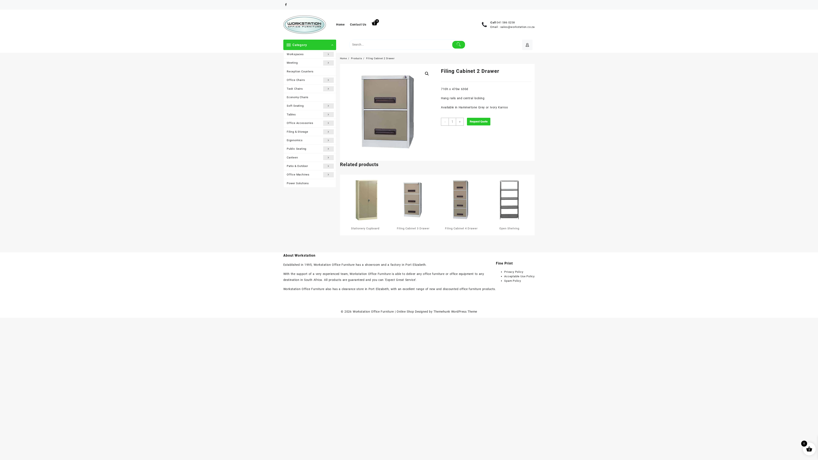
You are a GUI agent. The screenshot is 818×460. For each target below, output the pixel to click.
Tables (291, 114)
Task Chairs (295, 88)
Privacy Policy (513, 271)
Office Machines (298, 174)
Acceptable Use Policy (519, 276)
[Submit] (458, 45)
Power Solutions (298, 183)
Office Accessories (300, 123)
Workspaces (295, 54)
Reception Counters (300, 71)
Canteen (292, 157)
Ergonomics (295, 140)
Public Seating (296, 148)
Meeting (292, 62)
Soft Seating (295, 105)
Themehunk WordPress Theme (455, 311)
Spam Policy (512, 280)
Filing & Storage (297, 131)
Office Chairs (296, 80)
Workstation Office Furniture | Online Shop (383, 311)
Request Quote (479, 121)
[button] (427, 74)
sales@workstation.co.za (517, 27)
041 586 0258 (506, 22)
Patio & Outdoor (297, 166)
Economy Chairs (297, 97)
